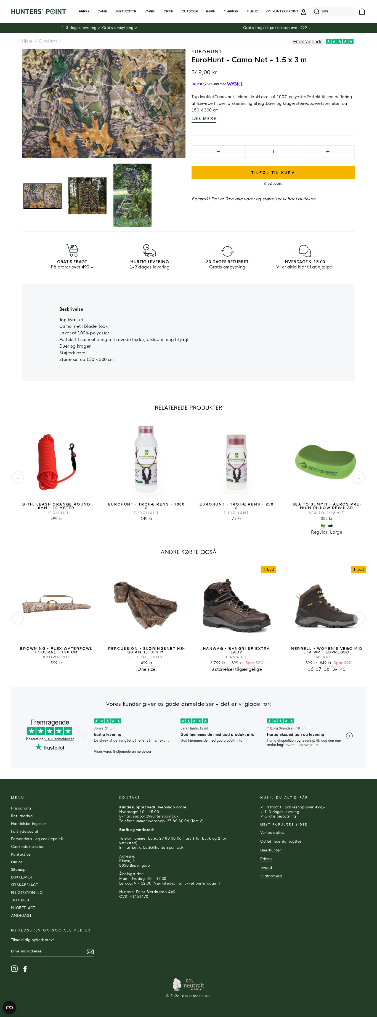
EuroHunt (48, 41)
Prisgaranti (21, 808)
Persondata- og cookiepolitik (37, 839)
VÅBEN (150, 11)
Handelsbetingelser (28, 824)
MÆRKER (231, 11)
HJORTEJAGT (23, 908)
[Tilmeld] (90, 952)
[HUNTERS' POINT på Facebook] (25, 968)
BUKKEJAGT (21, 877)
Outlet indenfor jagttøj (280, 841)
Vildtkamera (271, 876)
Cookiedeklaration (27, 847)
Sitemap (18, 869)
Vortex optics (272, 832)
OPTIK (168, 11)
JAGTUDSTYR (125, 11)
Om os (17, 862)
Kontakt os (21, 854)
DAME (102, 11)
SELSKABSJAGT (24, 885)
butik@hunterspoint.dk (163, 847)
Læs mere (204, 118)
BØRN (211, 11)
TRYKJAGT (20, 900)
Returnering (22, 816)
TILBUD (252, 11)
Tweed (266, 868)
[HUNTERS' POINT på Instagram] (14, 968)
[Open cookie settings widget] (9, 1007)
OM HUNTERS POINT (282, 11)
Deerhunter (270, 850)
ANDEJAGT (21, 916)
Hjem (27, 41)
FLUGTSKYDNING (27, 893)
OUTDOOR (190, 11)
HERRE (84, 11)
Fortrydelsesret (25, 831)
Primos (266, 859)
